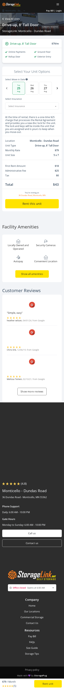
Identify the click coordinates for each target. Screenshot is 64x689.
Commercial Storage (32, 617)
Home (32, 605)
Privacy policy (32, 669)
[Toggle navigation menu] (59, 4)
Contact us (32, 543)
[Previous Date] (6, 88)
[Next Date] (57, 88)
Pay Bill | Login (54, 10)
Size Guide (32, 648)
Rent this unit (32, 204)
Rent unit (48, 683)
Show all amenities (32, 274)
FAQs (32, 642)
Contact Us (32, 623)
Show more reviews (32, 391)
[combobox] (32, 106)
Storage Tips (32, 653)
